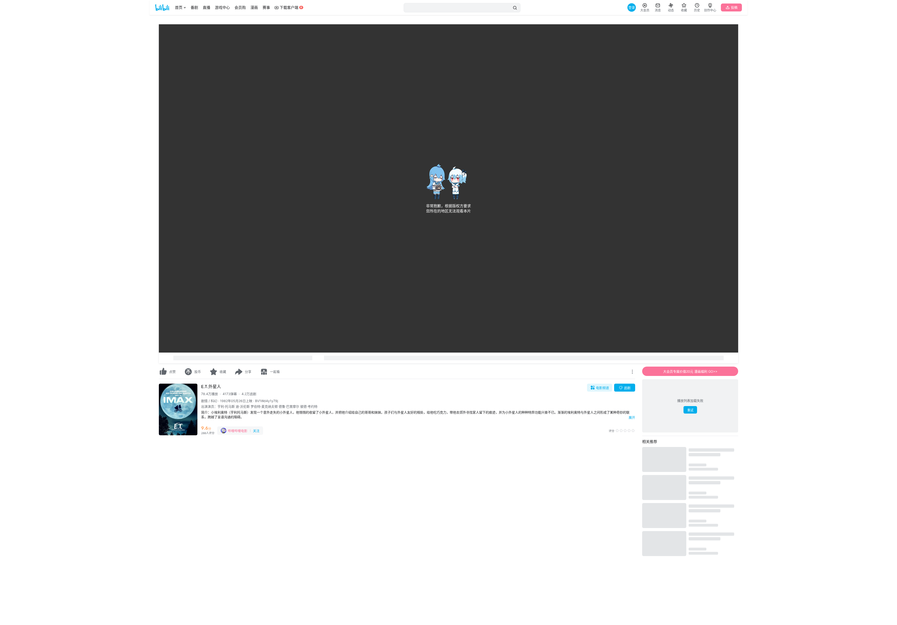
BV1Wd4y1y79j (266, 401)
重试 (690, 410)
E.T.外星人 (211, 386)
